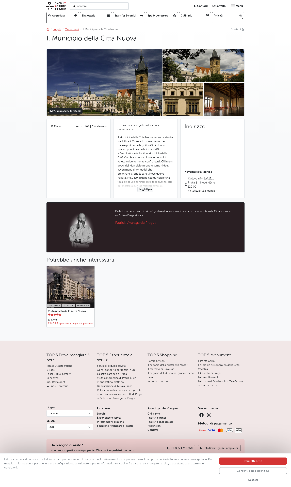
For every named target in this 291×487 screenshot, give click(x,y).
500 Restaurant (55, 382)
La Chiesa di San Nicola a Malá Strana (220, 381)
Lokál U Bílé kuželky (58, 373)
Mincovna (52, 377)
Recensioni (154, 425)
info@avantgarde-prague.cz (221, 448)
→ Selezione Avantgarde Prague (116, 398)
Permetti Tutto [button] (253, 461)
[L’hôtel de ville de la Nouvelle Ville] (104, 82)
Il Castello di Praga (209, 373)
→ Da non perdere (209, 385)
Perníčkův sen (156, 360)
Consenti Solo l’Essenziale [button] (253, 470)
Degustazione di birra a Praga (114, 386)
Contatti (153, 429)
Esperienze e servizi (109, 417)
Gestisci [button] (253, 479)
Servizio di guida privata (111, 365)
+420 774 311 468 (181, 448)
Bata (150, 377)
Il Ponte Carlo (206, 360)
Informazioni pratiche (110, 421)
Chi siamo (154, 413)
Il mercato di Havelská (161, 369)
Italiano (53, 413)
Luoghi (101, 413)
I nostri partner (157, 417)
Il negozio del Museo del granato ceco (171, 373)
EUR (51, 427)
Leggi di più (145, 189)
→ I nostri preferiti (57, 386)
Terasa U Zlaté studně (59, 365)
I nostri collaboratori (160, 421)
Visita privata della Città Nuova (67, 311)
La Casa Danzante (208, 377)
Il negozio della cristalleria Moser (167, 365)
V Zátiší (50, 369)
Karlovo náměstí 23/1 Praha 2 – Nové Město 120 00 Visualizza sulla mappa (201, 184)
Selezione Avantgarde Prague (115, 425)
